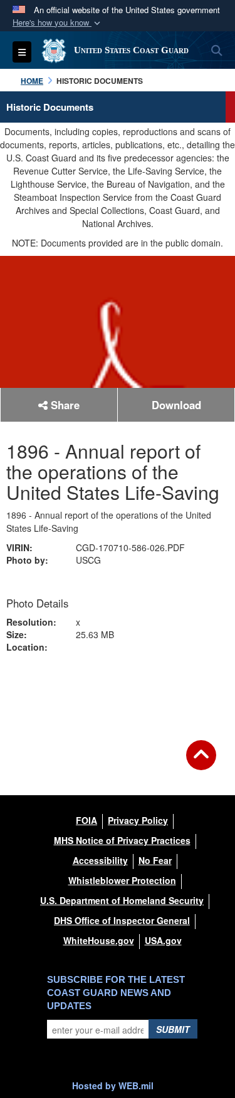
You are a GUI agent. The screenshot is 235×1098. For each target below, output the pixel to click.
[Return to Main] (201, 762)
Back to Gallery (118, 689)
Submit (173, 1029)
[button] (58, 22)
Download (176, 404)
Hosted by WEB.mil (113, 1085)
